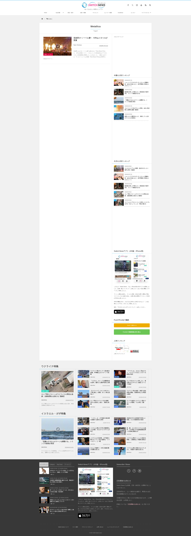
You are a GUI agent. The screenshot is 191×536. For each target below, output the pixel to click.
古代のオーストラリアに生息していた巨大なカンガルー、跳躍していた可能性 (62, 471)
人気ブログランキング (119, 353)
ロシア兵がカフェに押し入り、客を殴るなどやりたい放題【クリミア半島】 (136, 382)
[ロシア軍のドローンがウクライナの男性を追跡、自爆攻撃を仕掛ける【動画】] (57, 382)
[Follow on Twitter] (132, 5)
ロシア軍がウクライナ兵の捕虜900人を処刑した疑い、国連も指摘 (99, 402)
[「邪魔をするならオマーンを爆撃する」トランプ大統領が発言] (57, 429)
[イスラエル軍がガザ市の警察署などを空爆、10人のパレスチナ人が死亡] (83, 431)
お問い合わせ (100, 527)
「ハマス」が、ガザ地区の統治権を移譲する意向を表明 (100, 419)
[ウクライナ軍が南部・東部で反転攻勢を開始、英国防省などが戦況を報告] (120, 394)
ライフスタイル (145, 12)
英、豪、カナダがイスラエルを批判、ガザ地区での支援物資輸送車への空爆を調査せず (136, 429)
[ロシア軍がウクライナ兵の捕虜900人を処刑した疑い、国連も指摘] (83, 404)
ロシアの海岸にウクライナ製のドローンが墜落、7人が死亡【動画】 (136, 402)
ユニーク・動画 (108, 12)
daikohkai (44, 400)
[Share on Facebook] (128, 5)
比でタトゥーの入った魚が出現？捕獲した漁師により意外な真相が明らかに (62, 510)
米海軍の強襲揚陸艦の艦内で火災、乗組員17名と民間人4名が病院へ (62, 481)
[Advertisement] (132, 56)
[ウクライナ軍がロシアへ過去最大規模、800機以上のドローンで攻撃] (83, 374)
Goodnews (120, 12)
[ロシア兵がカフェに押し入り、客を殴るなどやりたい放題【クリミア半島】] (120, 384)
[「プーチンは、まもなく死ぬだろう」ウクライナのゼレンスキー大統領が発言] (120, 374)
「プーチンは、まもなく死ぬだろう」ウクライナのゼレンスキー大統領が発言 (136, 372)
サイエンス (95, 12)
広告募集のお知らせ (128, 527)
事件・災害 (45, 391)
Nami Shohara (78, 45)
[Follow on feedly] (139, 470)
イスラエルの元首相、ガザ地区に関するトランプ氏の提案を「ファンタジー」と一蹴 (100, 439)
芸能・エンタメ (48, 54)
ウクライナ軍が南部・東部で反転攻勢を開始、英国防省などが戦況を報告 (136, 392)
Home (45, 12)
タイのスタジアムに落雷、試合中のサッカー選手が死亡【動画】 (137, 169)
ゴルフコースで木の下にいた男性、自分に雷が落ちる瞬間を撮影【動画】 (137, 109)
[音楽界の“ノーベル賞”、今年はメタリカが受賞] (57, 46)
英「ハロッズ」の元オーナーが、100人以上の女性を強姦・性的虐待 (62, 490)
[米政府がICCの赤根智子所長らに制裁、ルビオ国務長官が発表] (120, 421)
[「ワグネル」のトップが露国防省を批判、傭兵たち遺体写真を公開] (83, 384)
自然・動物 (83, 12)
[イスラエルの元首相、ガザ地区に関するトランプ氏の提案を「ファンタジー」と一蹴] (83, 441)
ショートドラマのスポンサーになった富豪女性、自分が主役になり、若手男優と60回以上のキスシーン (137, 84)
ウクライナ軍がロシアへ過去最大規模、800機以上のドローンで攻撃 (100, 372)
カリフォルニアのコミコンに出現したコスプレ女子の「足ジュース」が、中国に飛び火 (137, 203)
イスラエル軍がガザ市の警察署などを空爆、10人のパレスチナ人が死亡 (100, 429)
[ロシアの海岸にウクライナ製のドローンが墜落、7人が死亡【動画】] (120, 404)
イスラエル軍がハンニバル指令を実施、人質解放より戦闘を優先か (136, 438)
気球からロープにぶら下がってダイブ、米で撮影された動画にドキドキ (62, 500)
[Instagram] (137, 5)
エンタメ (133, 12)
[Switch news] (94, 7)
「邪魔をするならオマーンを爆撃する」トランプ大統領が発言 (136, 100)
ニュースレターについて (113, 527)
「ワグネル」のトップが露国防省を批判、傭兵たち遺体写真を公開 (100, 381)
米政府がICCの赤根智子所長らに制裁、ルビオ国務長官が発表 (136, 419)
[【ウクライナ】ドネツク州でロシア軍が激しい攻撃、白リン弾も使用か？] (83, 394)
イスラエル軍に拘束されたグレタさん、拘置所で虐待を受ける (136, 448)
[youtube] (141, 5)
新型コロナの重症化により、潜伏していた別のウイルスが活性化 (137, 117)
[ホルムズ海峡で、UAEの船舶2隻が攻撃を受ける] (83, 451)
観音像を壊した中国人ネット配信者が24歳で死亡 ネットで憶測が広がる (137, 92)
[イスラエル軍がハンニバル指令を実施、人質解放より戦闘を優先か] (120, 441)
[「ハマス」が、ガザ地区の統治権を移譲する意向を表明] (83, 421)
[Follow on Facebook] (134, 470)
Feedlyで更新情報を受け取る (132, 332)
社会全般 (58, 12)
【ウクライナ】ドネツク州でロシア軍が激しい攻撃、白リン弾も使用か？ (100, 392)
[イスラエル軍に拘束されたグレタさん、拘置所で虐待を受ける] (120, 451)
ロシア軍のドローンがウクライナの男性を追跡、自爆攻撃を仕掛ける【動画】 (137, 194)
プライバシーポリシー (87, 527)
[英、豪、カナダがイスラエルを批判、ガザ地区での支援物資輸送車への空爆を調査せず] (120, 431)
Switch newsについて (63, 527)
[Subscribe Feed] (145, 5)
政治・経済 (70, 12)
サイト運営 (75, 527)
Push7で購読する (132, 325)
